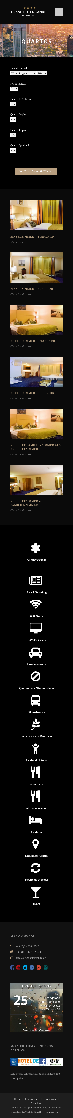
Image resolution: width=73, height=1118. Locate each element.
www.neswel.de (52, 1111)
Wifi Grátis (36, 616)
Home (17, 1098)
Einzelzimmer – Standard (32, 236)
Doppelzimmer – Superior (32, 393)
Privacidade (36, 1103)
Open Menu (59, 12)
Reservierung (32, 1098)
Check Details (18, 242)
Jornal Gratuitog (36, 592)
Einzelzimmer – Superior (31, 288)
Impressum (50, 1098)
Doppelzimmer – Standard (32, 341)
